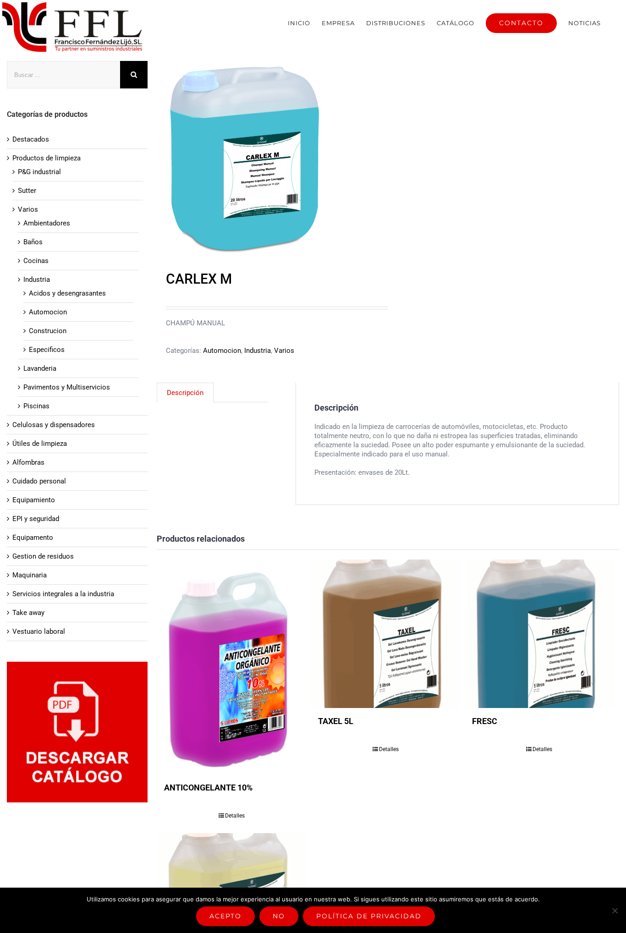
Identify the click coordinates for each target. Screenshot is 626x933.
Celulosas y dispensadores (53, 425)
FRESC (484, 721)
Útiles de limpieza (39, 443)
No (279, 916)
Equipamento (32, 537)
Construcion (47, 331)
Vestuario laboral (38, 631)
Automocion (222, 350)
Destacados (30, 139)
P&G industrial (39, 172)
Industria (257, 350)
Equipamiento (33, 500)
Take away (28, 613)
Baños (33, 242)
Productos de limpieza (46, 158)
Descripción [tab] (185, 393)
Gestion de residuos (43, 556)
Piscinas (36, 406)
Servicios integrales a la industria (63, 594)
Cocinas (36, 261)
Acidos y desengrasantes (67, 293)
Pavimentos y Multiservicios (66, 387)
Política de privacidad (369, 916)
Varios (284, 350)
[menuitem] (299, 23)
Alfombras (28, 462)
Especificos (47, 350)
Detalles (235, 815)
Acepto (225, 916)
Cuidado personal (39, 481)
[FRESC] (539, 634)
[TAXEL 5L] (385, 634)
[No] (614, 910)
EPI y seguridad (35, 519)
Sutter (27, 191)
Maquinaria (29, 575)
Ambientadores (46, 223)
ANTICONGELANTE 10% (208, 787)
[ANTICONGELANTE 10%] (231, 667)
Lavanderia (39, 368)
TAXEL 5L (335, 721)
